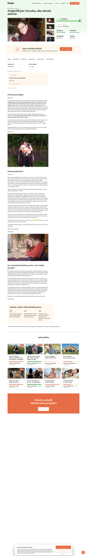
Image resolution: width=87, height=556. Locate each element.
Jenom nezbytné (63, 550)
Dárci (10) (23, 59)
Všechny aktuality (12, 88)
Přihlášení (63, 3)
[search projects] (67, 3)
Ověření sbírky (49, 59)
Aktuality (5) (16, 59)
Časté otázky (40, 59)
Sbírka (9, 59)
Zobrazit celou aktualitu (15, 84)
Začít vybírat (74, 3)
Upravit (63, 553)
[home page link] (11, 3)
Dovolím (63, 547)
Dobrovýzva (31, 59)
